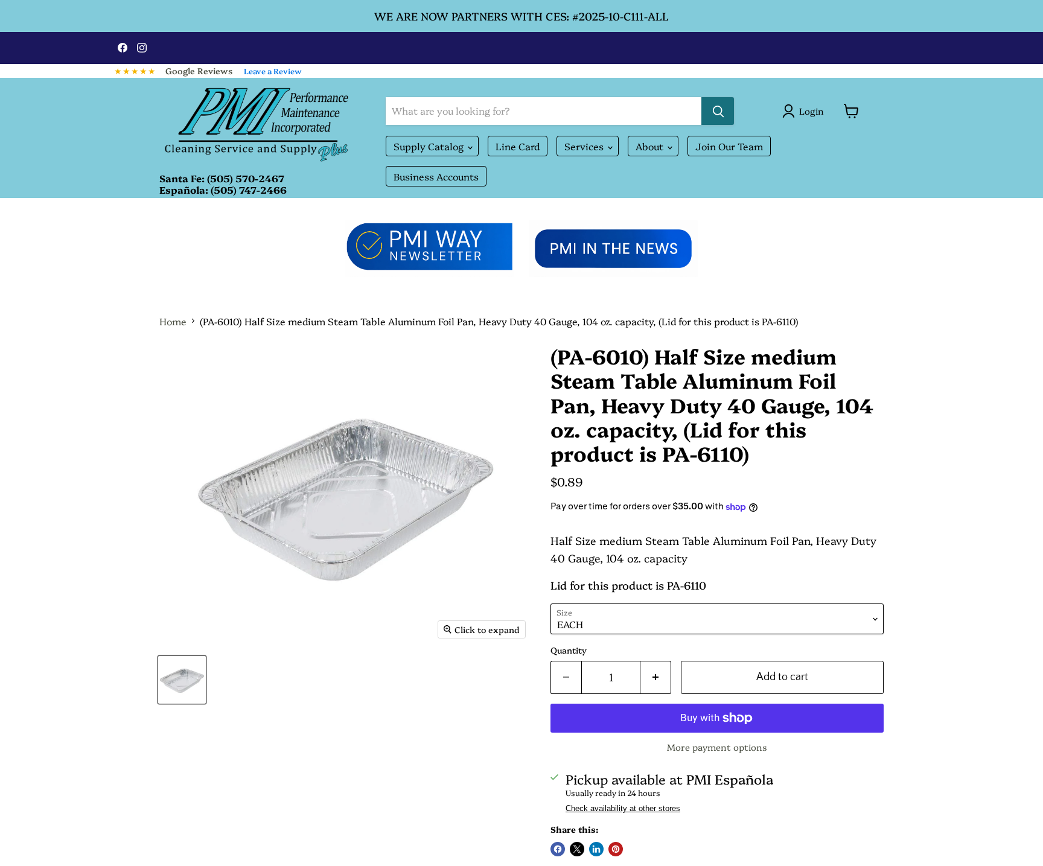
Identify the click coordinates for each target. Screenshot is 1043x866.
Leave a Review (273, 70)
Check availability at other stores (623, 808)
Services (585, 146)
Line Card (518, 146)
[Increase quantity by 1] (655, 677)
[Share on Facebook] (557, 849)
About (651, 146)
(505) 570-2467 (245, 178)
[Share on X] (577, 849)
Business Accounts (436, 176)
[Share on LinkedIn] (596, 849)
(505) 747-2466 (249, 189)
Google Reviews (198, 71)
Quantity (568, 650)
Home (173, 321)
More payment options (717, 747)
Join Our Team (729, 146)
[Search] (717, 111)
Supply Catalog (430, 146)
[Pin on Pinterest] (615, 849)
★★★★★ (135, 71)
